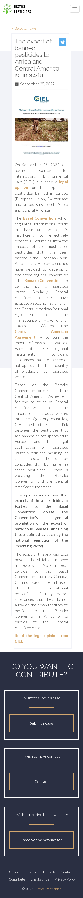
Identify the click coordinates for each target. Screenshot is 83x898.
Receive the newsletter (41, 839)
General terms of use (25, 872)
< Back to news (24, 28)
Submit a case (41, 723)
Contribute (17, 879)
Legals (50, 872)
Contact (42, 781)
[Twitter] (62, 42)
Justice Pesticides (47, 889)
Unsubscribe (40, 879)
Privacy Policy (65, 879)
